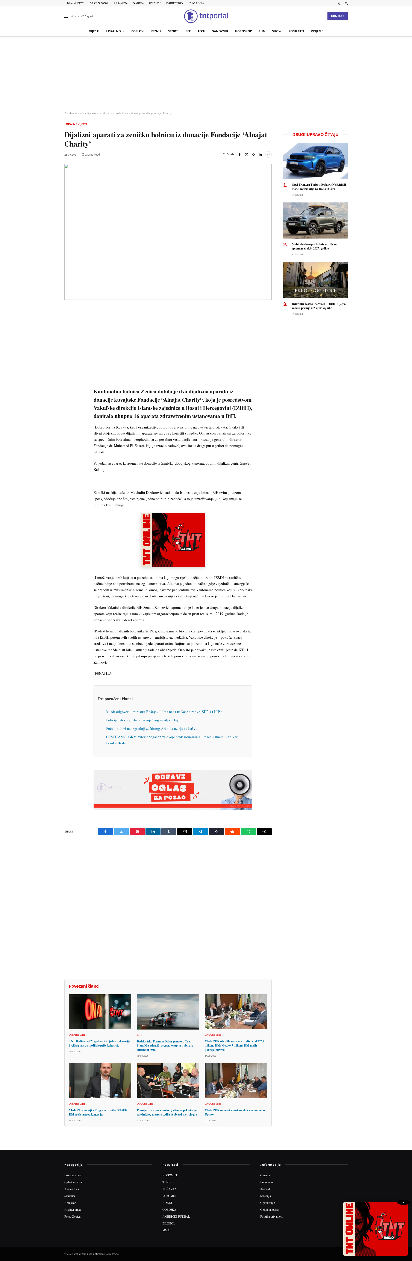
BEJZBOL (168, 1223)
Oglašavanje (267, 1203)
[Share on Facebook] (239, 154)
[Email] (68, 350)
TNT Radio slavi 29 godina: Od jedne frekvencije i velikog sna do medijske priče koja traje (99, 1043)
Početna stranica (74, 113)
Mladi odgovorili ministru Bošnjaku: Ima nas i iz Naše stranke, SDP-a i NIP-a (164, 711)
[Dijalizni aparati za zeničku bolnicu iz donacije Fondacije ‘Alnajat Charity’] (168, 232)
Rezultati (296, 31)
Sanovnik (220, 31)
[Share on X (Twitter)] (246, 154)
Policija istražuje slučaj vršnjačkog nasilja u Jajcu (144, 720)
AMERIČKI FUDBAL (176, 1216)
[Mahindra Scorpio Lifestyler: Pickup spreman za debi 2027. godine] (315, 220)
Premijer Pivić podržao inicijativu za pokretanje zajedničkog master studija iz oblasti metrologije (167, 1112)
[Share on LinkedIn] (260, 154)
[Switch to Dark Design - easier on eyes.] (339, 3)
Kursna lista (120, 3)
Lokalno (113, 31)
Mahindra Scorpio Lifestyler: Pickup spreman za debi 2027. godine (315, 246)
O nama (265, 1175)
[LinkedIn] (68, 370)
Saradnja (265, 1196)
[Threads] (68, 410)
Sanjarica (138, 3)
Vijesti (94, 31)
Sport (173, 31)
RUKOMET (169, 1196)
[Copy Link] (253, 154)
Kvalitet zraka (174, 3)
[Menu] (66, 16)
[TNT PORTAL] (206, 16)
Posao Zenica (196, 3)
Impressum (267, 1182)
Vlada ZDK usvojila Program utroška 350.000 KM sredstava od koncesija (98, 1112)
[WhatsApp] (68, 400)
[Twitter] (68, 331)
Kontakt (337, 16)
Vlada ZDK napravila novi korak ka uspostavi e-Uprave (235, 1112)
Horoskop (155, 3)
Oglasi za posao (99, 3)
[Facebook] (68, 321)
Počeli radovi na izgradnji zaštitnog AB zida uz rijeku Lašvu (151, 728)
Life (188, 31)
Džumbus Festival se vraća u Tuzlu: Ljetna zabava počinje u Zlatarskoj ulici (319, 306)
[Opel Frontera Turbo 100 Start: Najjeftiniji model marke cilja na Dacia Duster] (315, 161)
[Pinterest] (68, 341)
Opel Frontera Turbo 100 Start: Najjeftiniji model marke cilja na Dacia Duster (319, 186)
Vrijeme (317, 31)
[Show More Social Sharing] (268, 154)
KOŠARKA (169, 1189)
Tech (201, 31)
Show (277, 31)
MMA (166, 1230)
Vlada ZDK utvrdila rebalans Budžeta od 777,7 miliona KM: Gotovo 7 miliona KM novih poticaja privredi (234, 1045)
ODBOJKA (169, 1209)
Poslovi (137, 31)
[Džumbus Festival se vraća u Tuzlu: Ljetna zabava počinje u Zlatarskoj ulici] (315, 280)
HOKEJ (167, 1203)
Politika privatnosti (271, 1216)
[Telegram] (68, 390)
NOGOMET (169, 1175)
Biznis (156, 31)
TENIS (166, 1182)
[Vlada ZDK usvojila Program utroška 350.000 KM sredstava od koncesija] (100, 1080)
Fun (262, 31)
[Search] (346, 3)
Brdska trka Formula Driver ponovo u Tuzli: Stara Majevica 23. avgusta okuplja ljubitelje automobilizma (165, 1045)
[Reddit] (68, 380)
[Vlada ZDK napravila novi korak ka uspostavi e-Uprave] (236, 1080)
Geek (140, 1034)
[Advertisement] (206, 74)
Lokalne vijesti (75, 3)
